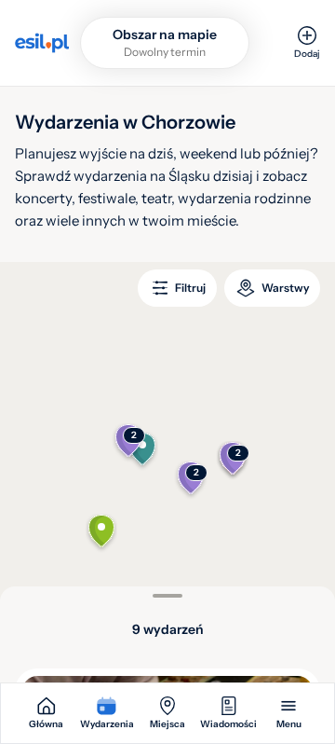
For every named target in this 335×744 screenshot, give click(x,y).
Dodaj (307, 54)
